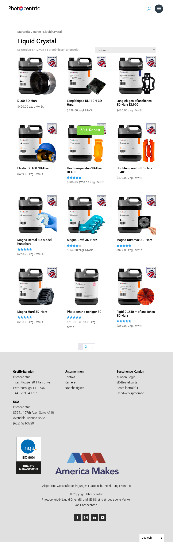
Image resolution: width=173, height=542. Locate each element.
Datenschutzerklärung (104, 485)
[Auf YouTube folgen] (102, 517)
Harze (37, 31)
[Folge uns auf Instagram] (85, 517)
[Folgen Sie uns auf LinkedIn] (94, 517)
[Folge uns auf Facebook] (77, 517)
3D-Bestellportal (127, 382)
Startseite (24, 31)
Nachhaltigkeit (74, 388)
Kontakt (70, 377)
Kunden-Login (125, 377)
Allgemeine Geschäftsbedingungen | (65, 485)
